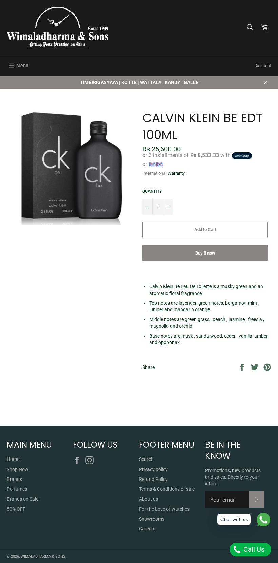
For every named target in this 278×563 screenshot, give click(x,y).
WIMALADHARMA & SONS (43, 556)
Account (263, 65)
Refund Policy (153, 479)
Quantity (152, 191)
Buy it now (205, 253)
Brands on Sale (22, 499)
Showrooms (151, 519)
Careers (147, 528)
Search (146, 459)
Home (13, 459)
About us (148, 499)
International (154, 173)
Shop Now (17, 469)
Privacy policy (153, 469)
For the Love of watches (164, 509)
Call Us (253, 549)
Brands (14, 479)
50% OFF (16, 509)
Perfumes (17, 489)
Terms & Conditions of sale (167, 489)
